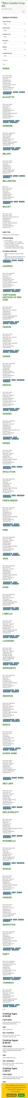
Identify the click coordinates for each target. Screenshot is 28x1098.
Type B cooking (6, 177)
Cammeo (8, 266)
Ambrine (8, 125)
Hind (5, 529)
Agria (6, 68)
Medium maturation (7, 92)
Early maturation (6, 260)
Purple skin (14, 260)
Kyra (5, 587)
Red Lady (8, 783)
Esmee (6, 443)
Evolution (9, 471)
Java (5, 558)
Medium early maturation (8, 120)
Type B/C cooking (7, 93)
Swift (6, 954)
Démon (7, 385)
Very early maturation (7, 201)
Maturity (5, 40)
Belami (7, 153)
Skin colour (6, 28)
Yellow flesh (22, 92)
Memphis (8, 696)
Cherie (6, 356)
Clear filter (5, 60)
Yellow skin (15, 92)
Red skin (17, 120)
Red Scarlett (11, 812)
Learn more (12, 1095)
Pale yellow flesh (6, 149)
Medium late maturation (8, 322)
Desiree (7, 413)
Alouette (8, 97)
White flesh (19, 892)
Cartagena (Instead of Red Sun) (12, 297)
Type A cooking (15, 149)
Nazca (6, 724)
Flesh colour (7, 21)
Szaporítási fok (7, 53)
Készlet (5, 47)
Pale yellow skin (17, 977)
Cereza (7, 326)
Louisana (8, 640)
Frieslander (10, 500)
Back (4, 64)
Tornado (8, 982)
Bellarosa (9, 180)
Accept (21, 1095)
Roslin (7, 868)
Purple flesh (20, 260)
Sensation (9, 924)
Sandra (7, 897)
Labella (7, 613)
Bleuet (7, 206)
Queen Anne (10, 753)
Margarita (9, 668)
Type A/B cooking (13, 122)
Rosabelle (9, 840)
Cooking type (7, 34)
